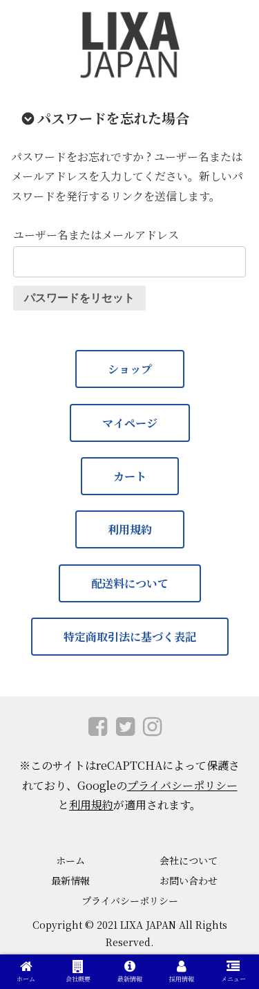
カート (129, 476)
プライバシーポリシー (182, 785)
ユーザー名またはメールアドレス (96, 235)
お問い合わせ (189, 880)
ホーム (70, 860)
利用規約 (130, 529)
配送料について (130, 583)
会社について (189, 860)
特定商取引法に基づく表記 (130, 637)
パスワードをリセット (79, 298)
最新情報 (70, 880)
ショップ (130, 369)
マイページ (129, 423)
